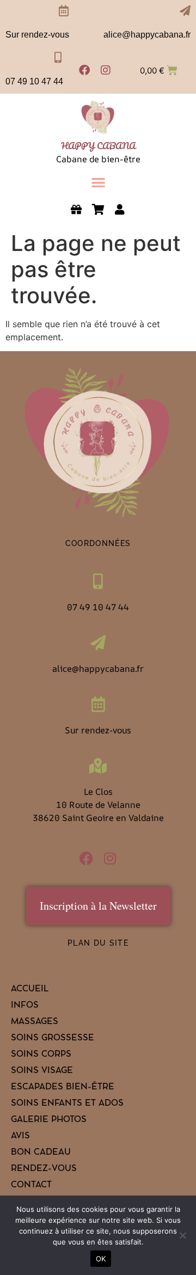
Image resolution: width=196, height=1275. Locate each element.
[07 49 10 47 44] (57, 57)
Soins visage (42, 1071)
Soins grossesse (52, 1038)
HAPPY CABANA (98, 145)
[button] (98, 182)
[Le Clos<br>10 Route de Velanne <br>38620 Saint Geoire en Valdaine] (98, 766)
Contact (31, 1185)
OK (101, 1258)
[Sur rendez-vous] (63, 10)
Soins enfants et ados (67, 1104)
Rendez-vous (44, 1169)
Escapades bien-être (62, 1087)
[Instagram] (105, 70)
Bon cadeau (41, 1153)
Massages (34, 1022)
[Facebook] (84, 70)
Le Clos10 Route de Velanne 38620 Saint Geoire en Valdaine (98, 805)
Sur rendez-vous (37, 34)
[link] (98, 117)
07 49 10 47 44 (34, 81)
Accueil (29, 989)
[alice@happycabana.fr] (185, 10)
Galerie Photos (49, 1120)
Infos (25, 1006)
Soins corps (41, 1055)
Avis (20, 1136)
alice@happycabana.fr (147, 34)
